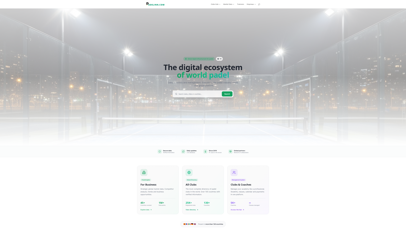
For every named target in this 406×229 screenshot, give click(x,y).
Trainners (240, 4)
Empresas (250, 4)
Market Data (227, 4)
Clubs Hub (214, 4)
